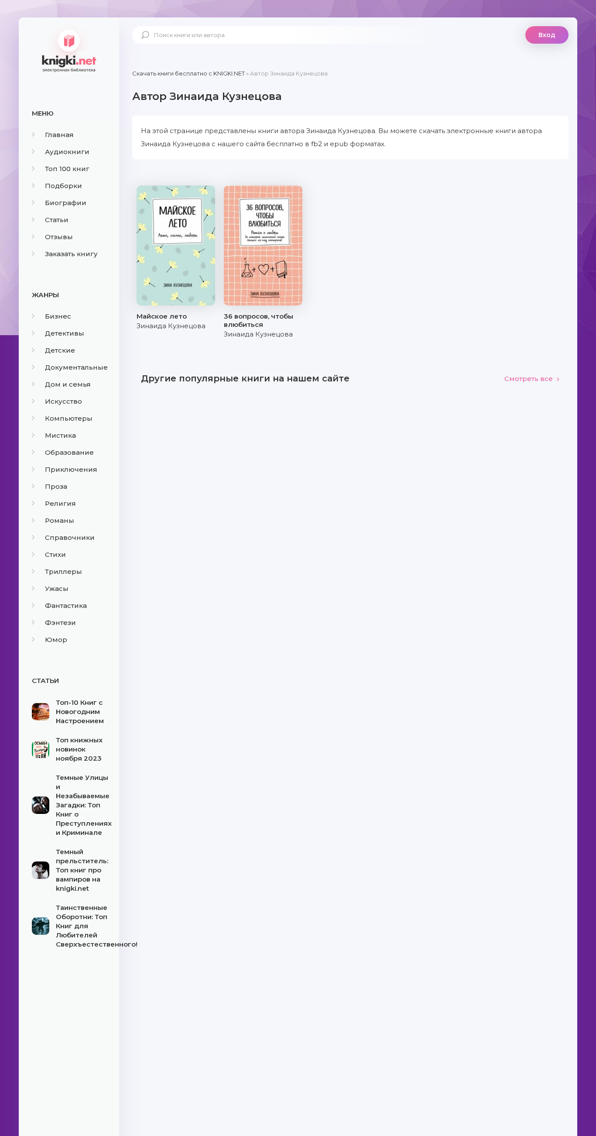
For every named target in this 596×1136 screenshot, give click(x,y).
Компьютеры (68, 418)
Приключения (71, 469)
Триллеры (63, 571)
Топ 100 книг (67, 169)
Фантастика (66, 605)
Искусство (63, 401)
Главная (59, 134)
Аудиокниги (67, 152)
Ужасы (57, 588)
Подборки (63, 186)
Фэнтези (60, 622)
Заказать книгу (71, 254)
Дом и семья (68, 384)
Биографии (65, 203)
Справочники (70, 537)
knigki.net (69, 50)
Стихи (55, 554)
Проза (56, 486)
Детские (60, 350)
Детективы (64, 333)
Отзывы (59, 237)
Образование (69, 452)
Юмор (56, 639)
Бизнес (58, 316)
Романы (59, 520)
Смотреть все (528, 378)
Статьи (57, 220)
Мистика (60, 435)
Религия (60, 503)
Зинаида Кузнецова (171, 326)
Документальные (76, 367)
